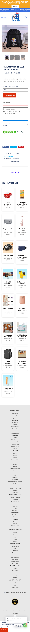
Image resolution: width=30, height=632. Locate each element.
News (15, 585)
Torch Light (15, 519)
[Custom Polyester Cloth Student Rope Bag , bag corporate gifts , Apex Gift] (7, 58)
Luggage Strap (15, 420)
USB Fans (15, 521)
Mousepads (15, 553)
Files (15, 548)
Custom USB (15, 504)
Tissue (15, 486)
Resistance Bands (15, 431)
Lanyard (15, 539)
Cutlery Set (15, 416)
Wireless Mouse (15, 525)
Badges (15, 535)
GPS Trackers (15, 510)
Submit (3, 630)
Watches (15, 523)
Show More (15, 173)
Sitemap (15, 613)
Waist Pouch (15, 442)
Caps (15, 537)
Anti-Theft (15, 453)
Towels (15, 437)
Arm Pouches (15, 413)
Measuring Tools (15, 473)
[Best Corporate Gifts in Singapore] (15, 607)
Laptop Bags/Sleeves (15, 468)
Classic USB (15, 506)
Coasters (15, 457)
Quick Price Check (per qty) (10, 87)
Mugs (15, 475)
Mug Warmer (15, 477)
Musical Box (15, 479)
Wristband (15, 541)
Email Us (15, 6)
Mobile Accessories (15, 512)
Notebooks (15, 555)
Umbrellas (15, 490)
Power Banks (15, 514)
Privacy (15, 575)
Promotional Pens (15, 561)
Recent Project (15, 587)
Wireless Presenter (15, 528)
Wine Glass (15, 492)
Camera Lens (15, 499)
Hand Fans (15, 462)
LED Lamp (15, 470)
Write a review (15, 161)
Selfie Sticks (15, 517)
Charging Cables (15, 501)
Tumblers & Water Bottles (15, 488)
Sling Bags (15, 484)
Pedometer (15, 429)
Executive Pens (15, 546)
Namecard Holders (15, 557)
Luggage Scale (15, 418)
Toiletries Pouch (15, 439)
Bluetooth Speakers (15, 497)
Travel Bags (15, 435)
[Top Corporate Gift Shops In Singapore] (15, 592)
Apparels (15, 532)
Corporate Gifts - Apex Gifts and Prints (16, 611)
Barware (15, 455)
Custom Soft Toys (15, 460)
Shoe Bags (15, 424)
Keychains (15, 466)
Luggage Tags (15, 422)
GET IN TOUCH (15, 570)
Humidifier (15, 464)
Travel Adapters (15, 433)
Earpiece (15, 508)
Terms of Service (15, 446)
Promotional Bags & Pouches (15, 481)
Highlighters (15, 550)
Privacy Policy (15, 573)
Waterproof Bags (15, 444)
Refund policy (15, 448)
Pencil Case (15, 559)
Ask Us (15, 568)
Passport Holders (15, 426)
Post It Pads (15, 563)
